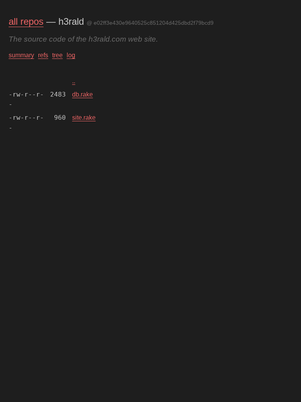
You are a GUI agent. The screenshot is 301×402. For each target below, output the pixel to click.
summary (21, 55)
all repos (26, 21)
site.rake (84, 117)
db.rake (82, 94)
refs (43, 55)
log (71, 55)
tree (57, 55)
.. (73, 81)
